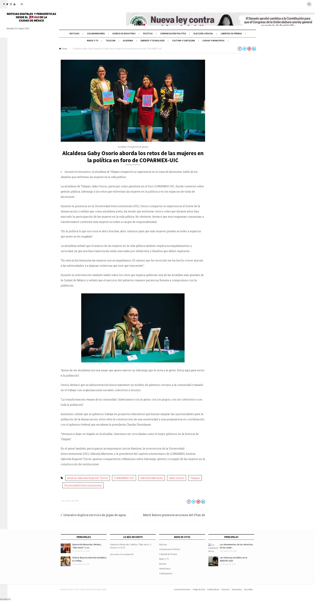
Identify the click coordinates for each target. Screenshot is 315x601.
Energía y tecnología (153, 40)
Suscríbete (248, 589)
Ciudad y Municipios (213, 40)
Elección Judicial (203, 33)
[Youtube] (14, 4)
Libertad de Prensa (231, 33)
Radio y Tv (92, 40)
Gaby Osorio (176, 478)
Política (148, 33)
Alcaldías (121, 146)
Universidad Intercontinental (83, 485)
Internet (162, 563)
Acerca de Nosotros (124, 33)
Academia (128, 40)
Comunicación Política (169, 549)
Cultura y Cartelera (183, 40)
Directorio (225, 589)
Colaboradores (96, 33)
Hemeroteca (164, 568)
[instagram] (11, 4)
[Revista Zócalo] (31, 19)
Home (64, 48)
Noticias (74, 33)
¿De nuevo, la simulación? (122, 554)
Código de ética (199, 589)
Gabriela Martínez (151, 478)
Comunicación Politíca (173, 33)
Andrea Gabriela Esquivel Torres (87, 478)
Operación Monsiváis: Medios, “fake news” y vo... (87, 546)
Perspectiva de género (137, 146)
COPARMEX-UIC (124, 478)
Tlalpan (195, 478)
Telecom (110, 40)
